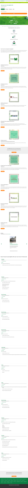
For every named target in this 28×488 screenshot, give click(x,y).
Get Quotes (2, 70)
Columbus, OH (22, 481)
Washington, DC (25, 481)
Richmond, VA (5, 481)
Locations (11, 482)
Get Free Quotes (14, 152)
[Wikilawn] (2, 1)
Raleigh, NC (12, 480)
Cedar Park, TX (11, 481)
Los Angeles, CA (8, 482)
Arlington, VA (2, 481)
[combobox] (14, 11)
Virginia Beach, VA (18, 481)
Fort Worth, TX (14, 481)
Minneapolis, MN (2, 480)
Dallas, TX (20, 480)
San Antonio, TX (15, 480)
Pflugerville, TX (8, 481)
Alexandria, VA (23, 480)
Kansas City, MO (6, 480)
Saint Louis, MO (5, 482)
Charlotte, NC (9, 480)
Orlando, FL (2, 482)
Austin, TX (18, 480)
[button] (26, 1)
